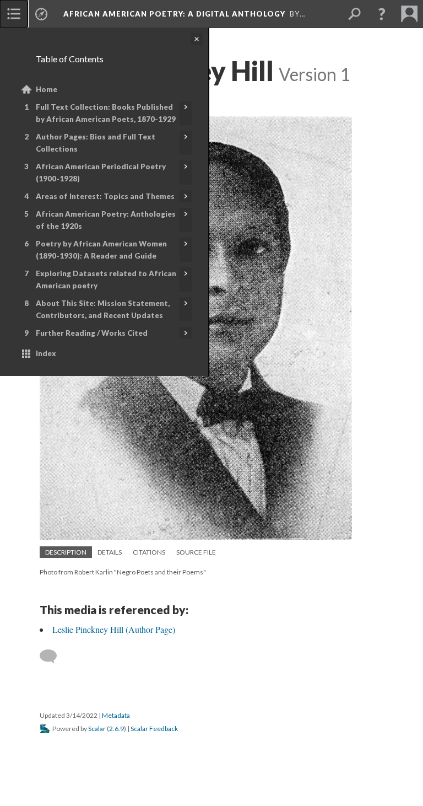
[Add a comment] (53, 656)
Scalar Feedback (154, 728)
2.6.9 (116, 728)
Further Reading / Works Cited (92, 333)
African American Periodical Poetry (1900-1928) (101, 172)
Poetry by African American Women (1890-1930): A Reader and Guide (101, 249)
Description (65, 552)
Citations (149, 552)
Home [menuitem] (46, 89)
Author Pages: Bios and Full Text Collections (95, 142)
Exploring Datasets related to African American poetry (106, 279)
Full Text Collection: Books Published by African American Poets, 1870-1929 (106, 113)
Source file (196, 552)
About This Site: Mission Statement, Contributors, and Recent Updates (103, 309)
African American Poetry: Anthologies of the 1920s (106, 219)
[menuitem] (14, 14)
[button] (381, 14)
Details (109, 552)
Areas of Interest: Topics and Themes (105, 196)
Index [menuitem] (46, 353)
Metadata (116, 715)
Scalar (97, 728)
